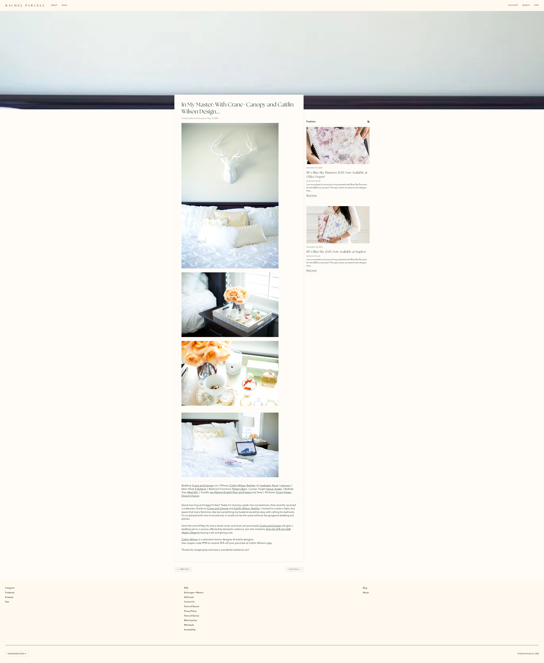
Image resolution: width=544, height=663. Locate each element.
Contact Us (189, 602)
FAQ (186, 588)
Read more (311, 196)
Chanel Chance (190, 496)
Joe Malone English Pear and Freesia (230, 492)
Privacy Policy (190, 611)
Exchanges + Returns (193, 593)
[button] (64, 5)
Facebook (9, 593)
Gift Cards (189, 597)
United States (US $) (16, 654)
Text (7, 602)
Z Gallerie (200, 489)
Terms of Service (191, 607)
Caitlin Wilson (189, 539)
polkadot (266, 486)
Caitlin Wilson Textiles (242, 486)
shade (277, 489)
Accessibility (190, 630)
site (269, 543)
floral (275, 486)
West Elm (192, 492)
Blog (365, 588)
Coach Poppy (283, 492)
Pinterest (9, 597)
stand (270, 489)
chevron (285, 486)
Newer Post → (294, 569)
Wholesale (189, 625)
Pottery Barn (239, 489)
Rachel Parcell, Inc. (527, 654)
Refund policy (190, 620)
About (366, 593)
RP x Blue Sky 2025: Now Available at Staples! (336, 251)
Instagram (10, 588)
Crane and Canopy (202, 486)
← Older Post (183, 569)
